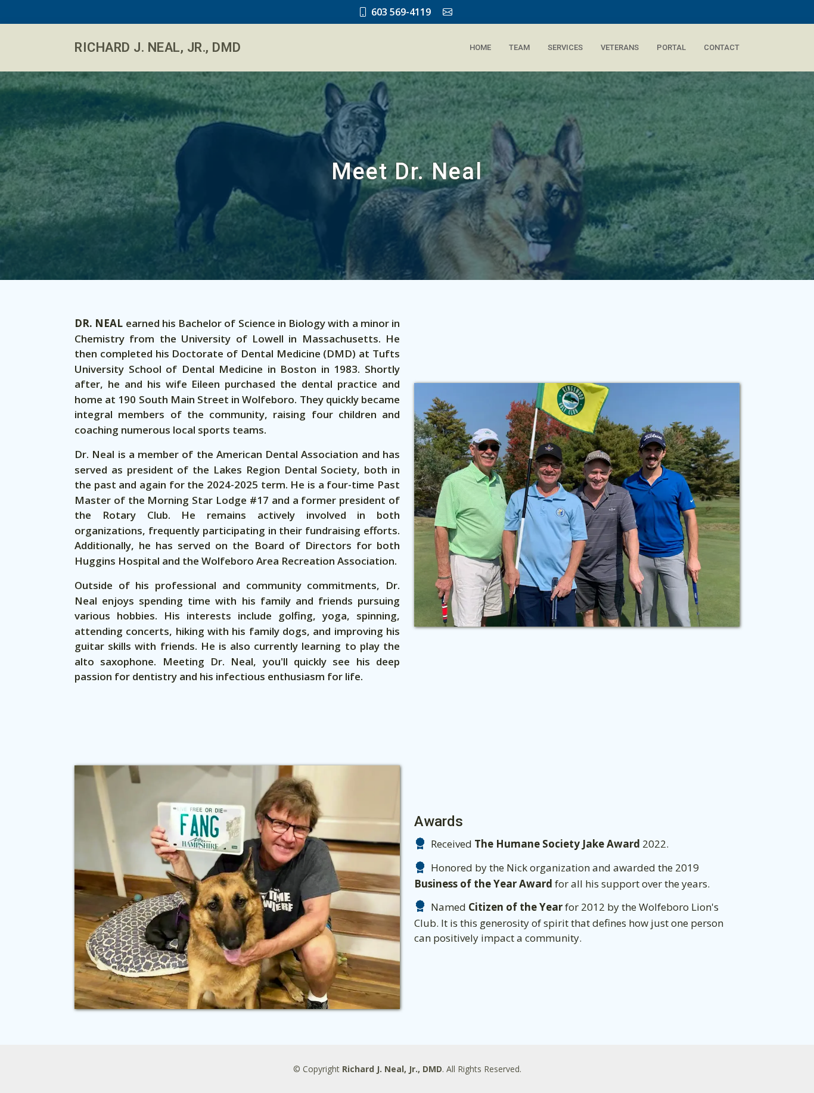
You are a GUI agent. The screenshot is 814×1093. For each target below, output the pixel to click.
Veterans (620, 47)
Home (480, 47)
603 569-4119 (401, 11)
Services (565, 47)
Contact (722, 47)
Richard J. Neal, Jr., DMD (157, 47)
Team (519, 47)
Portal (671, 47)
